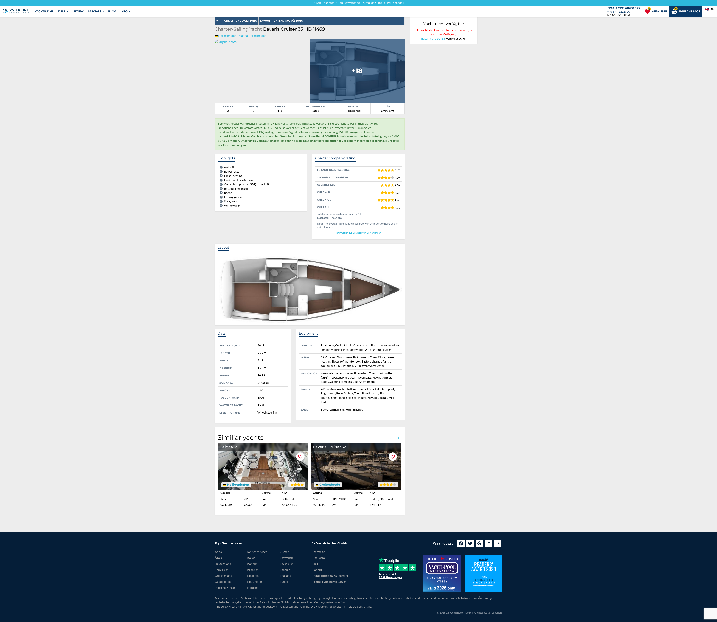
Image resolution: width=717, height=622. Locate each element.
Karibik (252, 563)
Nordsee (252, 587)
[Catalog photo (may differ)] (357, 70)
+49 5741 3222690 (618, 11)
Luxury (77, 11)
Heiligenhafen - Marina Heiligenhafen (242, 35)
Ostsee (284, 551)
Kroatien (253, 569)
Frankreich (222, 569)
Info (124, 11)
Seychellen (287, 563)
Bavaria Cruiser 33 (433, 38)
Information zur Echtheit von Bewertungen (358, 232)
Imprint (317, 569)
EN (712, 9)
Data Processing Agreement (330, 575)
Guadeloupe (223, 581)
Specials (95, 11)
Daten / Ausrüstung (288, 20)
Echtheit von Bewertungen (329, 581)
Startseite (318, 551)
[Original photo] (226, 41)
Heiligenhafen (237, 484)
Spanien (285, 569)
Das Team (318, 557)
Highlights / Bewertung (239, 20)
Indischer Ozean (225, 587)
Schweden (286, 557)
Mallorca (253, 575)
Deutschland (223, 563)
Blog (112, 11)
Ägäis (218, 557)
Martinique (254, 581)
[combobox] (709, 9)
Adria (218, 551)
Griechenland (223, 575)
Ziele (62, 11)
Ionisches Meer (257, 551)
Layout (265, 20)
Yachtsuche (44, 11)
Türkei (284, 581)
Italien (251, 557)
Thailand (285, 575)
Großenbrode (329, 484)
